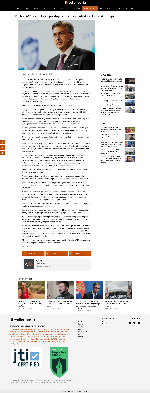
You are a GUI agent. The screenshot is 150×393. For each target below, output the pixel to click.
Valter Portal (23, 8)
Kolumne (64, 8)
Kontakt (105, 324)
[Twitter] (134, 323)
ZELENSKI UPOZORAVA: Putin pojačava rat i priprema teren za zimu (111, 137)
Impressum (106, 321)
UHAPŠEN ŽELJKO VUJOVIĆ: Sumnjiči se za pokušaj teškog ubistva (111, 130)
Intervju (76, 8)
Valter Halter (82, 332)
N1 (28, 246)
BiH (44, 8)
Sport (118, 8)
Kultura (129, 8)
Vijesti (35, 8)
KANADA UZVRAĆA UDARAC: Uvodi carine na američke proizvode (110, 151)
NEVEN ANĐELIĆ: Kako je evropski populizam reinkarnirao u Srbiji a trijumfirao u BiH (112, 88)
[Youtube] (139, 323)
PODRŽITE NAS (89, 8)
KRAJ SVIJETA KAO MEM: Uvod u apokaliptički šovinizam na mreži (111, 80)
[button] (33, 253)
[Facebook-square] (130, 323)
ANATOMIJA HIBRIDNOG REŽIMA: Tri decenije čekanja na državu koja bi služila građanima (112, 103)
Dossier (53, 8)
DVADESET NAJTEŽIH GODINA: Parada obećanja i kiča (111, 95)
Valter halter (106, 8)
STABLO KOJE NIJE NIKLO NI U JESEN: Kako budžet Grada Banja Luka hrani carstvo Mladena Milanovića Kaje (111, 111)
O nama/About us (108, 319)
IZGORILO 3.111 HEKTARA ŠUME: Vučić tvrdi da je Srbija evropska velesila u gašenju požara (112, 144)
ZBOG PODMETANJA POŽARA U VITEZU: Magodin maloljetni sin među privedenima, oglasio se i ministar (111, 160)
